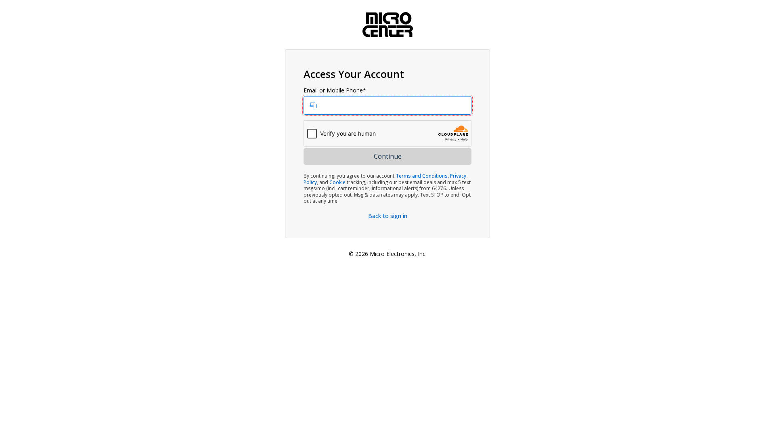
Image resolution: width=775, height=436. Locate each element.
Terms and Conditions (422, 175)
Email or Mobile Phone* (335, 90)
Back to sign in (387, 216)
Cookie (337, 182)
